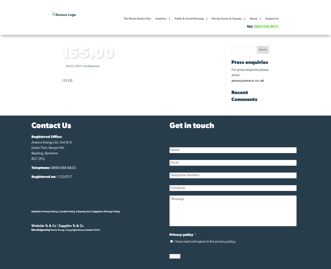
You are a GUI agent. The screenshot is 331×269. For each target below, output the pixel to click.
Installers (160, 18)
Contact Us (272, 18)
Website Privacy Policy (44, 211)
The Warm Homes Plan (137, 18)
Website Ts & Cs (43, 226)
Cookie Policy (67, 211)
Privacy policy (183, 235)
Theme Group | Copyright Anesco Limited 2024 (75, 230)
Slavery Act (83, 211)
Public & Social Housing (189, 18)
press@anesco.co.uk (248, 81)
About (253, 18)
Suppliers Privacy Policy (106, 211)
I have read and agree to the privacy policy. (205, 242)
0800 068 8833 (63, 168)
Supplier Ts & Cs (71, 226)
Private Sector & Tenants (227, 18)
